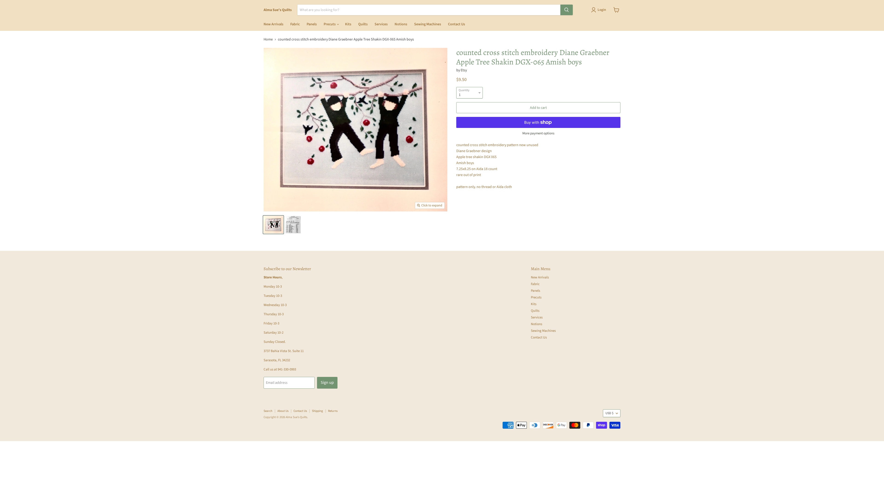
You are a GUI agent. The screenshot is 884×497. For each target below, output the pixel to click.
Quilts (363, 24)
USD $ (609, 413)
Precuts (330, 24)
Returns (332, 411)
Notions (401, 24)
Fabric (295, 24)
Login (602, 9)
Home (268, 39)
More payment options (538, 133)
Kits (348, 24)
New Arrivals (273, 24)
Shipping (317, 411)
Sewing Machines (427, 24)
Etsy (464, 70)
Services (381, 24)
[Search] (566, 10)
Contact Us (456, 24)
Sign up (327, 382)
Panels (312, 24)
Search (268, 411)
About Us (282, 411)
